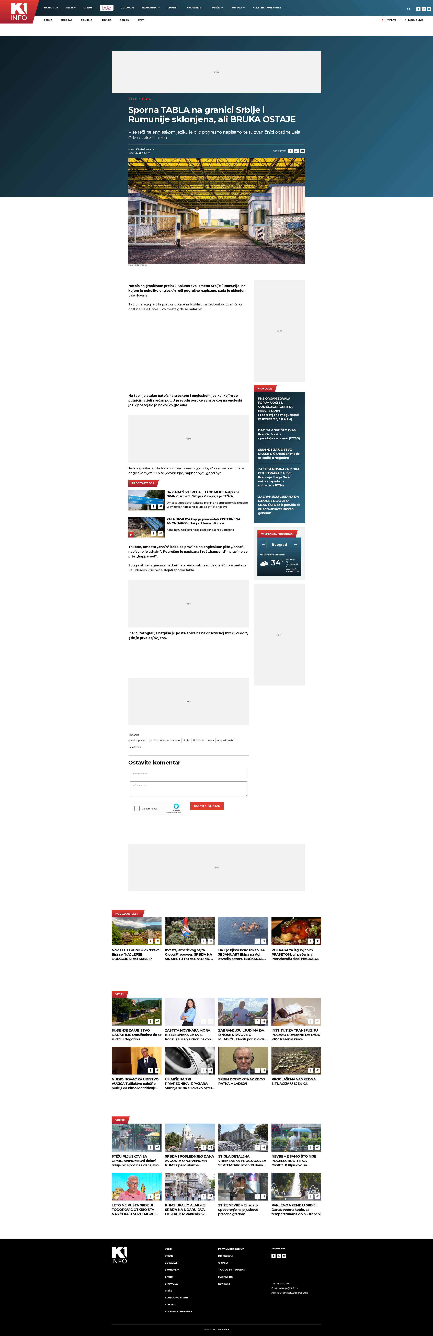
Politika (86, 20)
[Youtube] (429, 9)
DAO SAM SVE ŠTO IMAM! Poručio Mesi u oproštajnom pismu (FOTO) (279, 434)
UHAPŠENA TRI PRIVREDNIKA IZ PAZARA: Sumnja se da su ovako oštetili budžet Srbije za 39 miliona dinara (190, 1083)
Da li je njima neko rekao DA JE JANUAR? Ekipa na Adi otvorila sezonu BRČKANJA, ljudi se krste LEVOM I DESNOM (241, 954)
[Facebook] (418, 9)
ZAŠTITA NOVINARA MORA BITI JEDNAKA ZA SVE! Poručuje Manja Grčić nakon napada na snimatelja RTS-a (279, 477)
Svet (141, 20)
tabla (211, 740)
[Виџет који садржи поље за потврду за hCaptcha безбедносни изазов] (157, 808)
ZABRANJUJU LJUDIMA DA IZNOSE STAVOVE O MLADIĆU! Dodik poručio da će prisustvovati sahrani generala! (279, 505)
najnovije (51, 7)
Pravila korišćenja (231, 1249)
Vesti (69, 7)
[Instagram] (424, 9)
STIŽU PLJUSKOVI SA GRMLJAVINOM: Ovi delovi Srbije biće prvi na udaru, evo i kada (136, 1160)
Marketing (225, 1276)
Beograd (67, 20)
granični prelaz (136, 740)
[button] (263, 544)
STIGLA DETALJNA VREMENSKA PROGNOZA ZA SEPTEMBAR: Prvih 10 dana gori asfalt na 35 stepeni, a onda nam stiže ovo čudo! (242, 1160)
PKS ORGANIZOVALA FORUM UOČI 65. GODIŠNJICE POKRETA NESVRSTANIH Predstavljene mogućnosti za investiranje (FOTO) (278, 409)
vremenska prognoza (277, 533)
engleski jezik (225, 740)
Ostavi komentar (207, 806)
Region (124, 20)
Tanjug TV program (231, 1269)
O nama (223, 1262)
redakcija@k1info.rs (287, 1288)
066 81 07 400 (283, 1283)
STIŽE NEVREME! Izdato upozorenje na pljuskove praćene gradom (238, 1209)
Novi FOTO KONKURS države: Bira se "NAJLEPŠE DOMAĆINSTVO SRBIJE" (136, 954)
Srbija (48, 20)
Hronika (106, 20)
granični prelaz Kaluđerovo (164, 740)
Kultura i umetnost (267, 7)
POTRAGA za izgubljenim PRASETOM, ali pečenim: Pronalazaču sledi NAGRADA (294, 954)
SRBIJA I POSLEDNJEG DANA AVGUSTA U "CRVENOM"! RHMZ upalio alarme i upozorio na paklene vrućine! (189, 1160)
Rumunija (198, 740)
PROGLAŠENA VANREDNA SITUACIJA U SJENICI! (293, 1081)
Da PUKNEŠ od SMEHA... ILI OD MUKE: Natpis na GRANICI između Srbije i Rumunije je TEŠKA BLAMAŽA (203, 494)
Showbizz (194, 7)
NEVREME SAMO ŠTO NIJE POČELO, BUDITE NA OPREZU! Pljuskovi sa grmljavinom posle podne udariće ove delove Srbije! (293, 1160)
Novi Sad (279, 545)
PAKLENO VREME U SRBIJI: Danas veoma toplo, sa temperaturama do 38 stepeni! (296, 1209)
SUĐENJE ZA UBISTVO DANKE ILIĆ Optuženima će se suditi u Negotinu (279, 454)
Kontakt (224, 1283)
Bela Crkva (134, 747)
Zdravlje (127, 7)
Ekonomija (149, 7)
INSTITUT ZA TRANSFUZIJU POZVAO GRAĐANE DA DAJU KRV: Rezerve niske (295, 1034)
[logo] (137, 1283)
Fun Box (236, 7)
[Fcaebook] (290, 151)
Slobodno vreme (176, 1297)
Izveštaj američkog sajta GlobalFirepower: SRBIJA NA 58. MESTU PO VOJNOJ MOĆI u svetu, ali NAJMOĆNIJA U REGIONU (189, 954)
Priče (216, 7)
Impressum (225, 1255)
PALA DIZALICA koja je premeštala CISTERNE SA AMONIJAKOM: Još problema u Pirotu (203, 521)
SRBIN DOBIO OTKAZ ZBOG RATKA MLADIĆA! (241, 1081)
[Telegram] (302, 151)
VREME (88, 7)
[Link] (296, 151)
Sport (172, 7)
